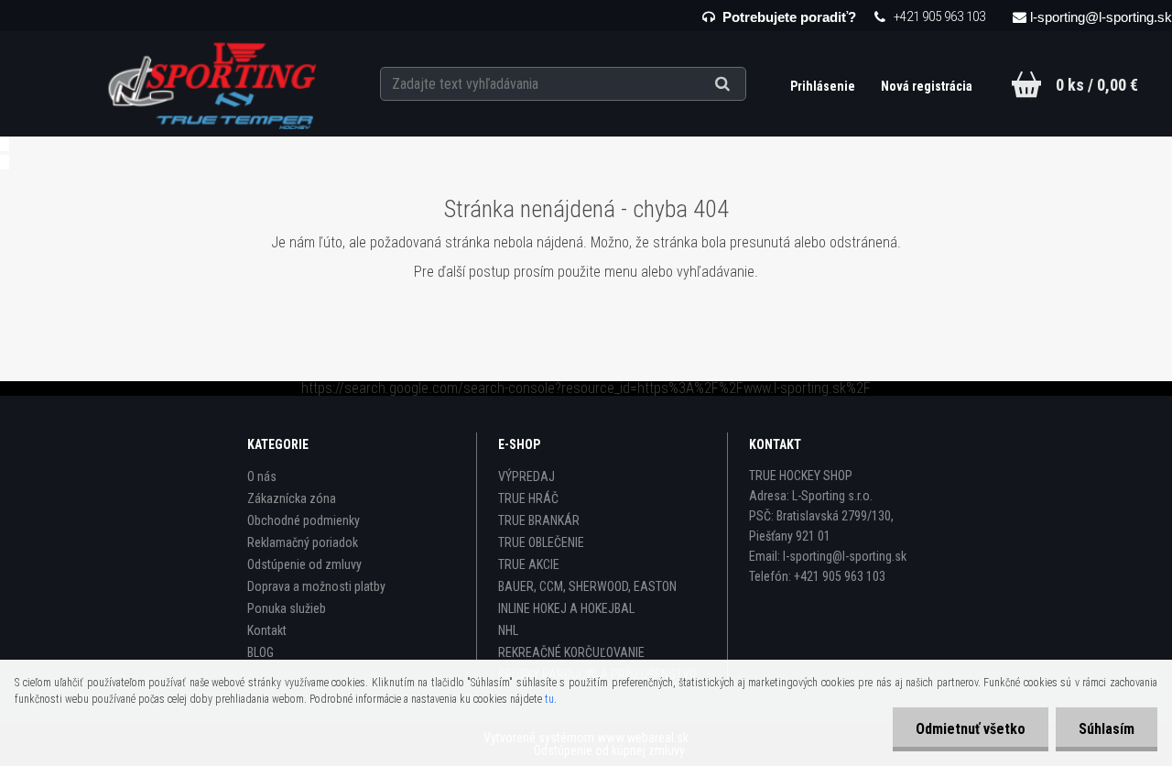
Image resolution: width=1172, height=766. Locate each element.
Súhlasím (1106, 729)
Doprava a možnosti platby (316, 586)
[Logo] (214, 83)
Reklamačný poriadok (302, 542)
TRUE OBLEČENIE (541, 542)
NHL (508, 630)
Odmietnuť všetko (971, 729)
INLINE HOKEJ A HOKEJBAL (566, 608)
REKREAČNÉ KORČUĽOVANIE (571, 652)
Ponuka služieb (286, 608)
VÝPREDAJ (526, 476)
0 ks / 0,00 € (1097, 84)
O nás (262, 476)
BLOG (260, 652)
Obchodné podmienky (303, 520)
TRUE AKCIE (528, 564)
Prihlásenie (824, 86)
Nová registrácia (926, 86)
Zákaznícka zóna (291, 498)
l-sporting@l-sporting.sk (1101, 17)
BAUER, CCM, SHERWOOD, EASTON (587, 586)
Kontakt (267, 630)
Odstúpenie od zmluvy (304, 564)
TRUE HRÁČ (528, 498)
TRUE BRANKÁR (539, 520)
